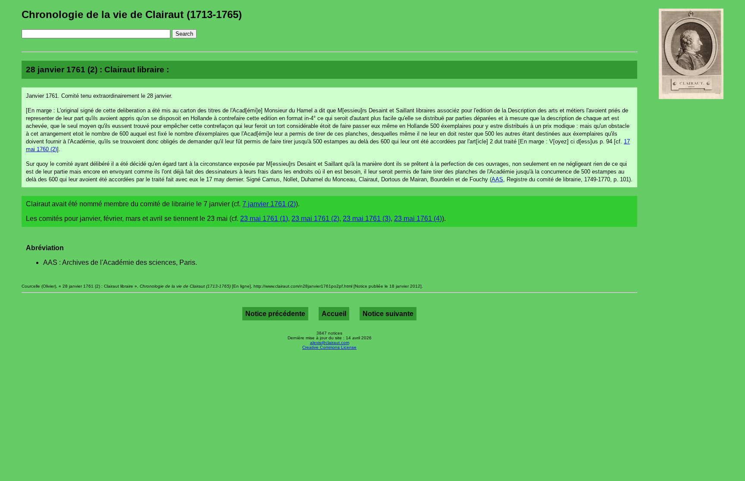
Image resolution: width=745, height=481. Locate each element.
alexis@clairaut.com (329, 342)
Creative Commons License (329, 347)
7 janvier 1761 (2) (269, 204)
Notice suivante (388, 313)
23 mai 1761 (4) (418, 218)
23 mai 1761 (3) (367, 218)
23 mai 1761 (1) (264, 218)
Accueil (334, 313)
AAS (497, 179)
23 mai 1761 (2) (315, 218)
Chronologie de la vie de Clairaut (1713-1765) (132, 14)
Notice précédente (275, 313)
